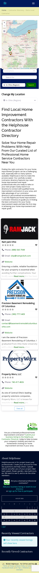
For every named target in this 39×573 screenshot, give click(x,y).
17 (4, 517)
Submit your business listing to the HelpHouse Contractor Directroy (18, 437)
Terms (5, 566)
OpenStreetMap (24, 68)
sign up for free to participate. (20, 491)
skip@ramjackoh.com (21, 255)
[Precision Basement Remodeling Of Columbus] (10, 53)
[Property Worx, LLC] (10, 49)
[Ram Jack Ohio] (29, 32)
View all (19, 408)
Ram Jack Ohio (9, 241)
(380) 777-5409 (18, 314)
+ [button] (4, 22)
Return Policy (21, 566)
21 (24, 517)
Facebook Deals (8, 568)
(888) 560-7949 (18, 249)
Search (32, 85)
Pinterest (26, 568)
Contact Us (31, 566)
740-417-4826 (18, 382)
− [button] (4, 25)
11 (9, 514)
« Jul (3, 526)
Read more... (19, 276)
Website (8, 261)
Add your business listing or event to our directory (19, 488)
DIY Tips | (18, 568)
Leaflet (10, 68)
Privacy (12, 566)
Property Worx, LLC (11, 374)
